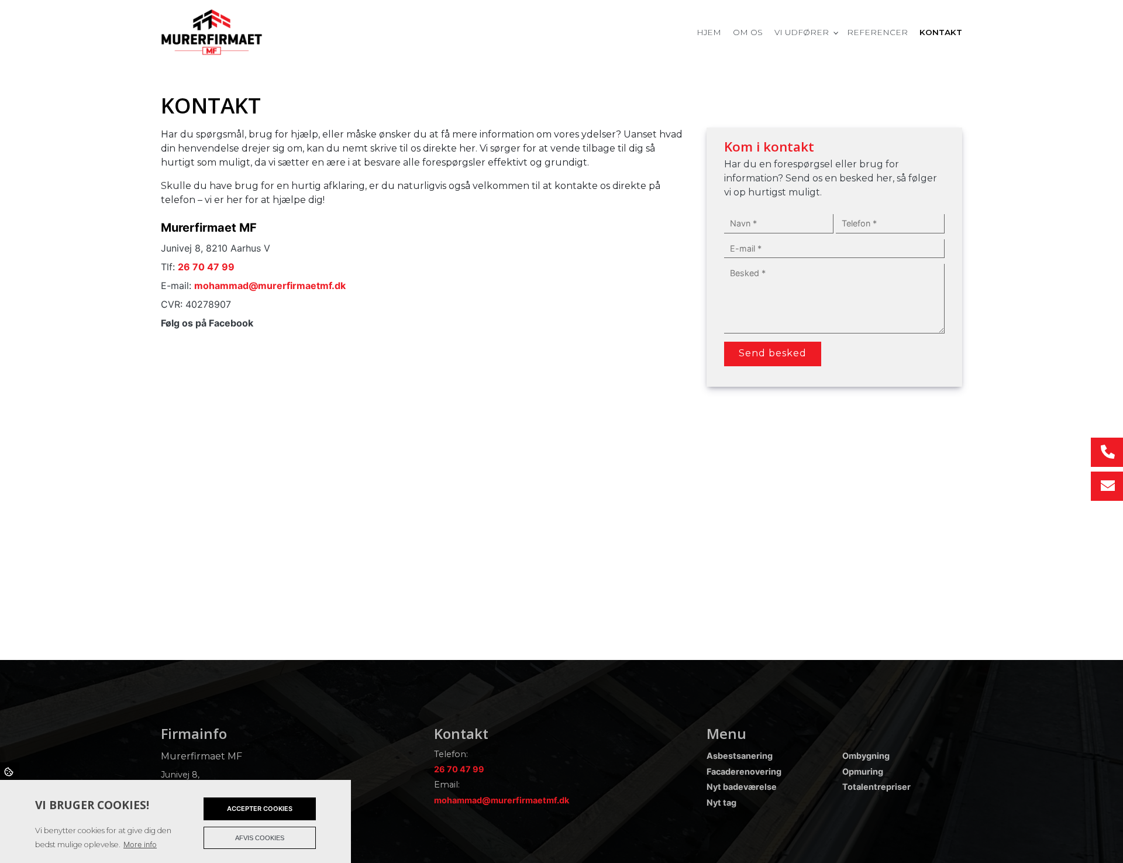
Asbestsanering (740, 756)
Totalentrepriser (876, 787)
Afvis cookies (259, 837)
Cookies (9, 771)
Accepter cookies (259, 808)
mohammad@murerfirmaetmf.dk (270, 285)
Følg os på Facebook (207, 323)
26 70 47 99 (206, 267)
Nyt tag (721, 803)
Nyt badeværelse (742, 787)
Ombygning (866, 756)
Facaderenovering (744, 772)
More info (140, 844)
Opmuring (862, 772)
